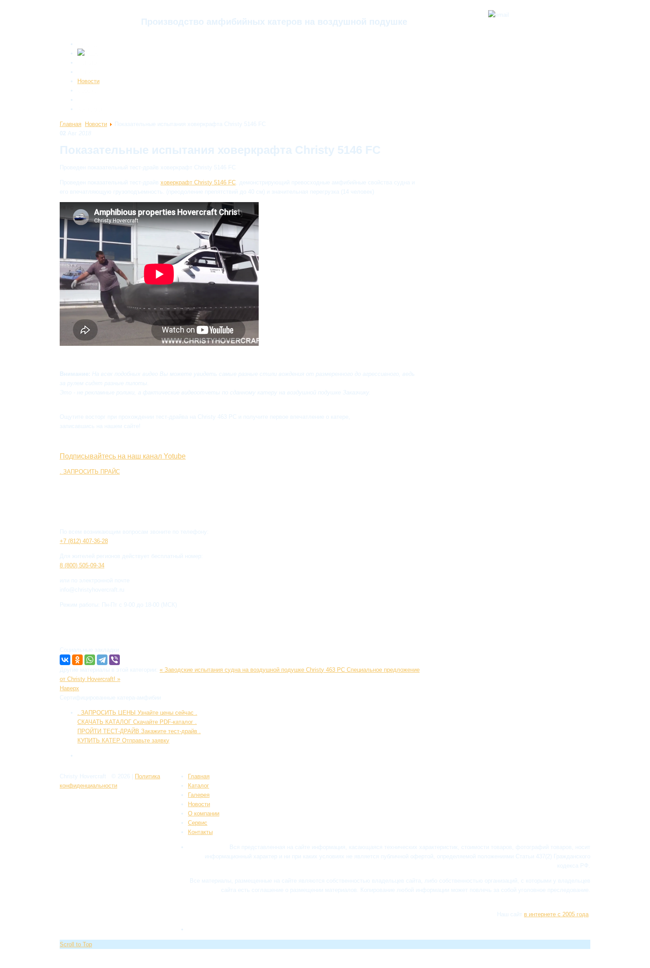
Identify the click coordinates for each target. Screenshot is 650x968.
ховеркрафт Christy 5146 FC (198, 182)
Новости (88, 81)
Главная (88, 44)
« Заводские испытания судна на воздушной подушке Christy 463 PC (253, 669)
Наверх (69, 688)
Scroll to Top (76, 944)
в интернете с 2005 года (556, 914)
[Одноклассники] (77, 659)
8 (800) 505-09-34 (82, 565)
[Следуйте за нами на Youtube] (98, 802)
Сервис (87, 90)
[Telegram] (102, 659)
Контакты (89, 109)
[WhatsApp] (89, 659)
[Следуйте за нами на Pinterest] (112, 802)
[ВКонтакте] (65, 659)
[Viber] (114, 659)
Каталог (88, 62)
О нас (85, 99)
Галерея (88, 72)
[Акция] (88, 53)
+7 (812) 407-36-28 (84, 541)
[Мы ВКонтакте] (125, 802)
